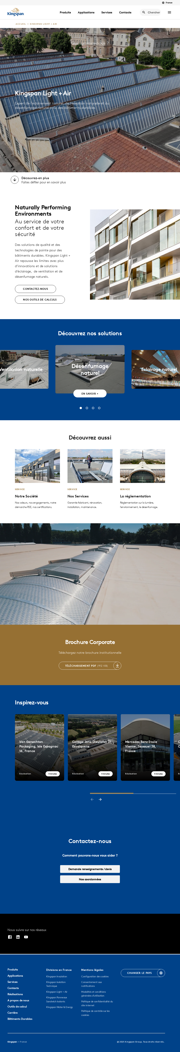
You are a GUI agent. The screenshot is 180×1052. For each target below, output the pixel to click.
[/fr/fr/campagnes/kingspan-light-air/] (37, 479)
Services (106, 12)
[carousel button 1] (81, 408)
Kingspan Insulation (56, 976)
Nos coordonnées (90, 879)
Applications (86, 12)
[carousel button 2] (87, 408)
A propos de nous (18, 1000)
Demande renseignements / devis (90, 869)
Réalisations (15, 994)
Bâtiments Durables (20, 1018)
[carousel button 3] (93, 408)
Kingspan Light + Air (56, 991)
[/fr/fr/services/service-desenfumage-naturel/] (90, 479)
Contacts (125, 12)
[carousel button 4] (99, 408)
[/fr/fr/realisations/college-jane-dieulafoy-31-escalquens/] (92, 747)
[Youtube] (26, 937)
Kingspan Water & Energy (59, 1007)
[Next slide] (100, 799)
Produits (65, 12)
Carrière (13, 1012)
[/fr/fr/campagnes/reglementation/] (142, 479)
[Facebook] (10, 937)
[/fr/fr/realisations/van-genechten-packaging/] (39, 747)
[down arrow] (15, 180)
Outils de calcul (17, 1006)
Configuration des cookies (94, 976)
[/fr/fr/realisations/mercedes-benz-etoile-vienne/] (145, 747)
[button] (169, 12)
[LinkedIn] (18, 937)
